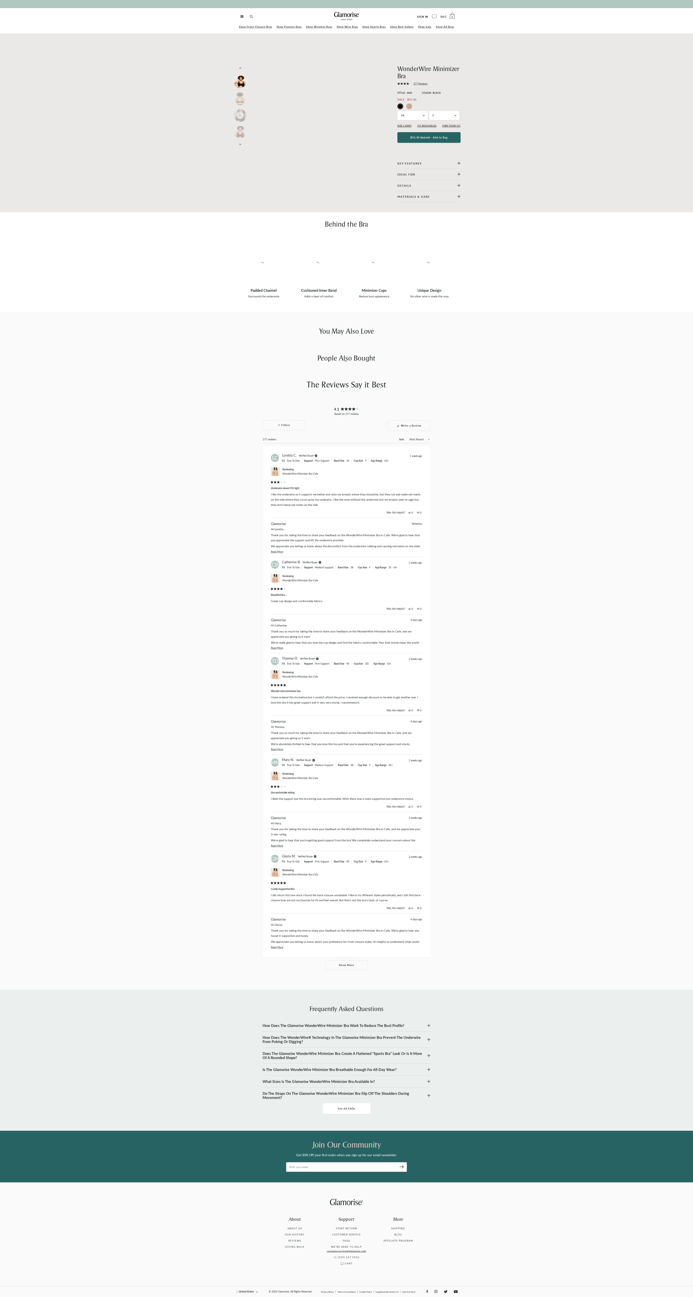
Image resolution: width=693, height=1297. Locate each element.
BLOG (398, 1234)
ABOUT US (294, 1228)
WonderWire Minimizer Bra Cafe (300, 473)
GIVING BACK (294, 1246)
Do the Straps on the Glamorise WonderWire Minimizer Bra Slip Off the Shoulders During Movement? (336, 1095)
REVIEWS (294, 1240)
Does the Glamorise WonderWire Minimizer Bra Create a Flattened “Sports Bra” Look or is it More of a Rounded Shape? (342, 1055)
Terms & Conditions (346, 1291)
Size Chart (404, 125)
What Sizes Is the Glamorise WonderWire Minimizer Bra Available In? (319, 1081)
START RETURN (346, 1228)
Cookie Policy (365, 1291)
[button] (412, 84)
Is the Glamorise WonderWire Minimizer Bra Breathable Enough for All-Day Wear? (329, 1069)
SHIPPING (398, 1228)
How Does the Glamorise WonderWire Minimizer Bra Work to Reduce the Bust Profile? (333, 1025)
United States (246, 1291)
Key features (409, 163)
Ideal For (406, 174)
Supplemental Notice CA (387, 1291)
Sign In (422, 16)
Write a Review (415, 427)
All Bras (445, 26)
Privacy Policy (327, 1291)
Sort (401, 439)
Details (404, 185)
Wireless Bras (319, 26)
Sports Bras (374, 26)
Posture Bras (289, 26)
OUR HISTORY (294, 1234)
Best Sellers (402, 26)
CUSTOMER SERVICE (346, 1234)
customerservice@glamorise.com (346, 1251)
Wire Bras (347, 26)
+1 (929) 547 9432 (346, 1257)
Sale (425, 26)
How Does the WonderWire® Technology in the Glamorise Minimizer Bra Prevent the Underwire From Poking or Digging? (342, 1039)
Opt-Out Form (408, 1291)
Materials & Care (413, 196)
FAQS (346, 1240)
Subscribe (400, 1167)
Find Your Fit (451, 125)
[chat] (434, 17)
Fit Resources (427, 125)
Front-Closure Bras (255, 26)
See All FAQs (346, 1108)
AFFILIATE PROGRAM (398, 1240)
